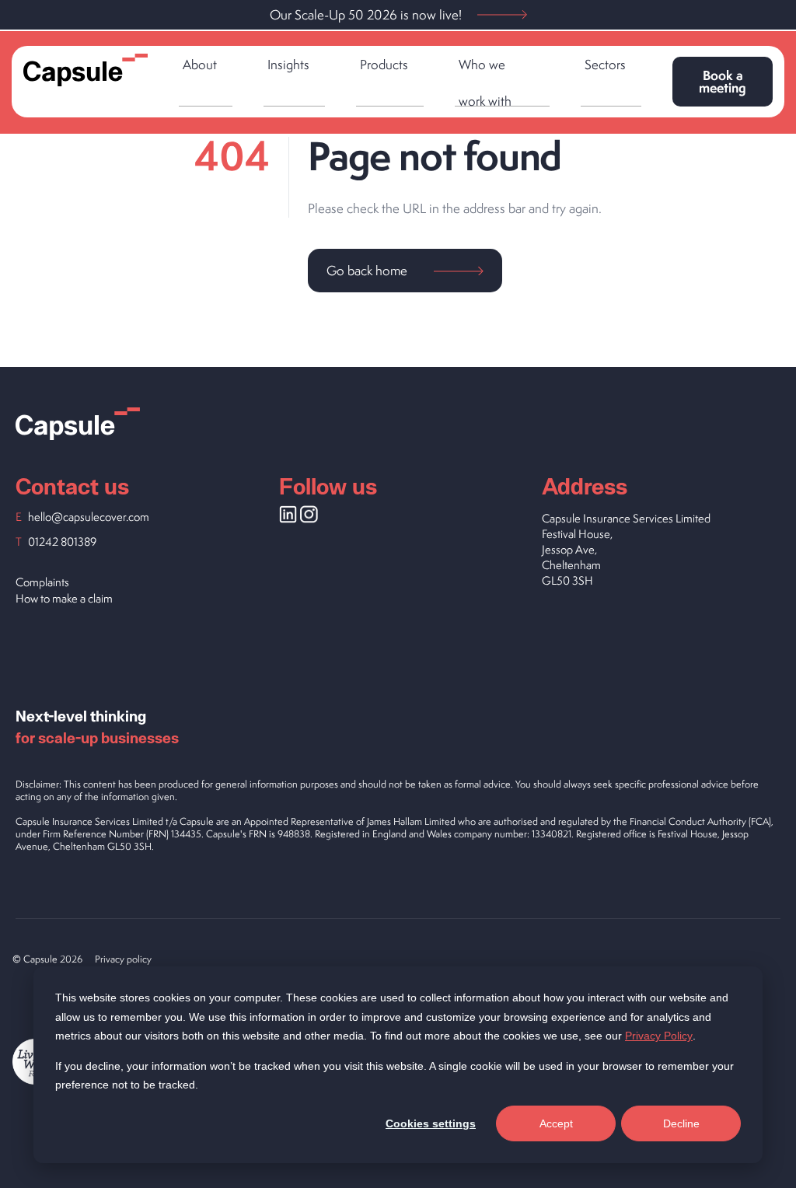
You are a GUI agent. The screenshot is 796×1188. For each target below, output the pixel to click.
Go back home (368, 270)
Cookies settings (431, 1123)
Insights (288, 64)
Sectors (605, 64)
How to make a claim (64, 598)
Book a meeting (722, 81)
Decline (681, 1123)
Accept (556, 1123)
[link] (205, 77)
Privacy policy (123, 959)
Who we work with (487, 81)
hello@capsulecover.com (88, 516)
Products (384, 64)
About (200, 64)
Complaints (42, 582)
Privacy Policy (659, 1035)
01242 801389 (62, 541)
